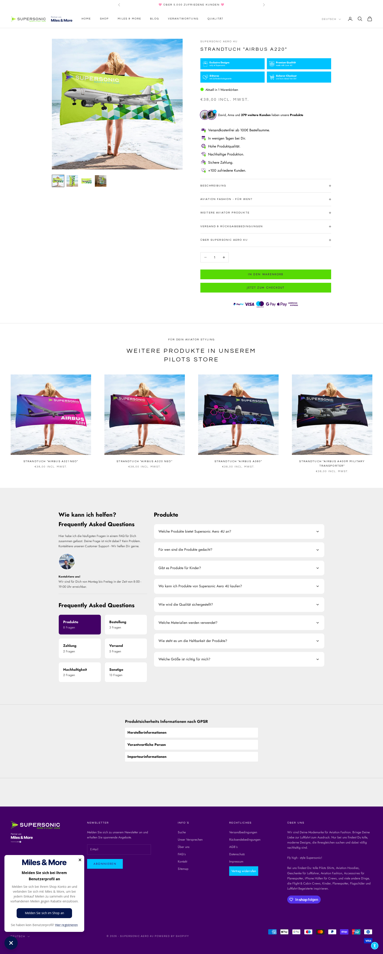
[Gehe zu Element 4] (100, 181)
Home (86, 18)
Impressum (236, 861)
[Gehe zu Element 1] (58, 181)
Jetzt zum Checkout (265, 287)
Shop (104, 18)
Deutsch (329, 19)
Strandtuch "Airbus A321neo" (50, 461)
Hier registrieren (66, 925)
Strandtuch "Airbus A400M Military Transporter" (332, 463)
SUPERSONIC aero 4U (219, 41)
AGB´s (233, 847)
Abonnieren (105, 864)
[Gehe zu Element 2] (72, 181)
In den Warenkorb (265, 274)
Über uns (184, 847)
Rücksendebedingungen (244, 839)
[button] (375, 946)
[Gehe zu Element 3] (86, 181)
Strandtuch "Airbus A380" (238, 461)
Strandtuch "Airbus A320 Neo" (144, 461)
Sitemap (183, 869)
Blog (154, 18)
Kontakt (182, 861)
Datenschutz (237, 854)
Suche (182, 832)
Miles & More (129, 18)
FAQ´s (182, 854)
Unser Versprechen (190, 839)
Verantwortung (183, 18)
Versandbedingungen (243, 832)
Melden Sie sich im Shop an (44, 913)
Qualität (215, 18)
